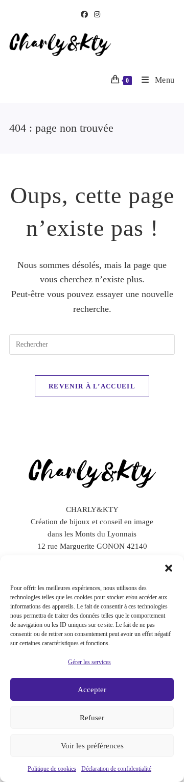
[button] (169, 568)
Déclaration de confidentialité (116, 768)
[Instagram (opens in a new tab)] (97, 14)
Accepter (92, 690)
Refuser (92, 718)
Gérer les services (89, 662)
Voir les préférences (92, 746)
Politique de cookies (52, 768)
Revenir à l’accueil (92, 386)
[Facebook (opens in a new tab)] (86, 14)
